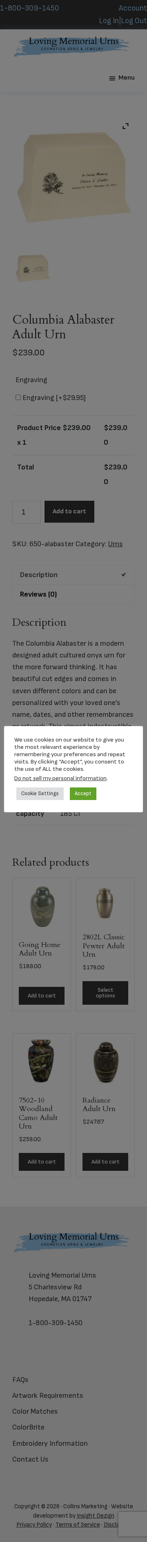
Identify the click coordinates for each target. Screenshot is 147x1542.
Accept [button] (83, 793)
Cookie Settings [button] (40, 793)
